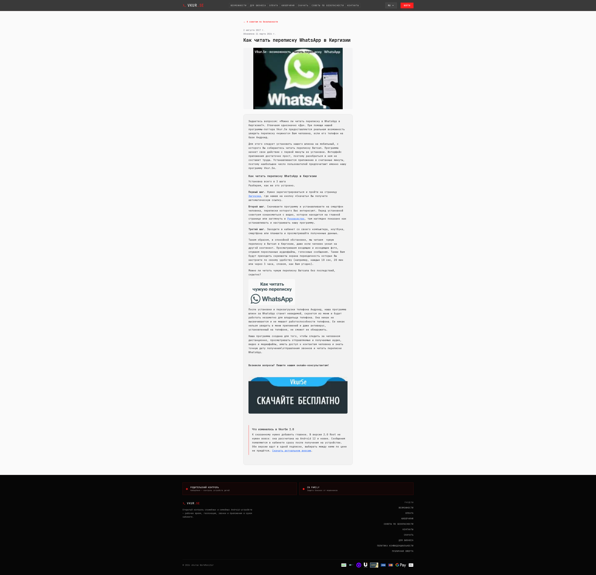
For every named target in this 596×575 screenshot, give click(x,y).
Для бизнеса (258, 5)
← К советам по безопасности (260, 21)
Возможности (238, 5)
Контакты (353, 5)
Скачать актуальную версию (291, 450)
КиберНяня (288, 5)
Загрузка (254, 196)
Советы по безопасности (328, 5)
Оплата (273, 5)
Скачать (303, 5)
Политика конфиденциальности (395, 545)
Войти (407, 5)
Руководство (295, 218)
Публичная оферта (402, 551)
